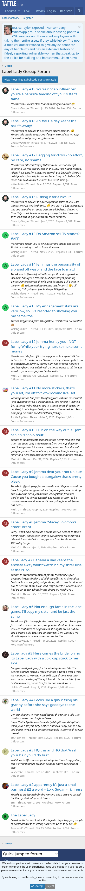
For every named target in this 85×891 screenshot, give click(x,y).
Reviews (41, 11)
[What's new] (79, 11)
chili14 (14, 687)
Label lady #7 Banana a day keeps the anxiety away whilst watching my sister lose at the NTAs (46, 565)
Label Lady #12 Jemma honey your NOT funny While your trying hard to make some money (47, 346)
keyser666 (17, 772)
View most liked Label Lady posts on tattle (30, 79)
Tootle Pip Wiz (19, 417)
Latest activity (10, 18)
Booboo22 (17, 828)
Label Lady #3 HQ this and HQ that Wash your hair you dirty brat (44, 752)
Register (27, 18)
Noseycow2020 (20, 640)
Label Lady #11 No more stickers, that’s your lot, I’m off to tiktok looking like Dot (43, 390)
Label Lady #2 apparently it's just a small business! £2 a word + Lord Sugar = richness (46, 787)
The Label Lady (23, 815)
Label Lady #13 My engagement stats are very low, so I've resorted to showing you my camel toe (45, 311)
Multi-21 (16, 375)
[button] (19, 11)
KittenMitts (18, 184)
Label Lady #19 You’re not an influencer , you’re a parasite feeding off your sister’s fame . (44, 94)
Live (27, 11)
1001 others (18, 738)
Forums (10, 11)
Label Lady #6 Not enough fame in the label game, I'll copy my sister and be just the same (47, 611)
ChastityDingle (20, 108)
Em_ (13, 802)
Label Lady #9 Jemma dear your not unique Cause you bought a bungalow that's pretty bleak (46, 476)
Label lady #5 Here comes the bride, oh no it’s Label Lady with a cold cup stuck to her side (45, 658)
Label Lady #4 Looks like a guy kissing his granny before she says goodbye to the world (44, 705)
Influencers (18, 112)
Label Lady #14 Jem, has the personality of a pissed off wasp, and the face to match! (45, 267)
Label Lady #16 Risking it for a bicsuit (41, 196)
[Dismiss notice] (79, 27)
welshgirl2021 (19, 252)
